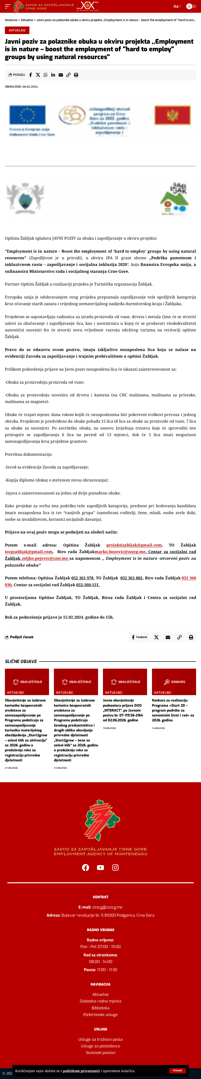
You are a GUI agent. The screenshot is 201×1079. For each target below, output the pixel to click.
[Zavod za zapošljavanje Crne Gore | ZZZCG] (57, 6)
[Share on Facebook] (30, 75)
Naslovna (11, 20)
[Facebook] (85, 867)
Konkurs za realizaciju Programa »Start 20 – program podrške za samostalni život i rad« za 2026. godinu (173, 710)
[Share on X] (38, 75)
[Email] (60, 75)
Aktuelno (27, 20)
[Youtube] (100, 867)
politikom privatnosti (81, 1070)
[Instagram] (115, 867)
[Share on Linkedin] (53, 75)
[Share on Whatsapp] (45, 75)
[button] (177, 1070)
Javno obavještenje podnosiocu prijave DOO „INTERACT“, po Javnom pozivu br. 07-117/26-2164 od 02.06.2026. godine (123, 710)
